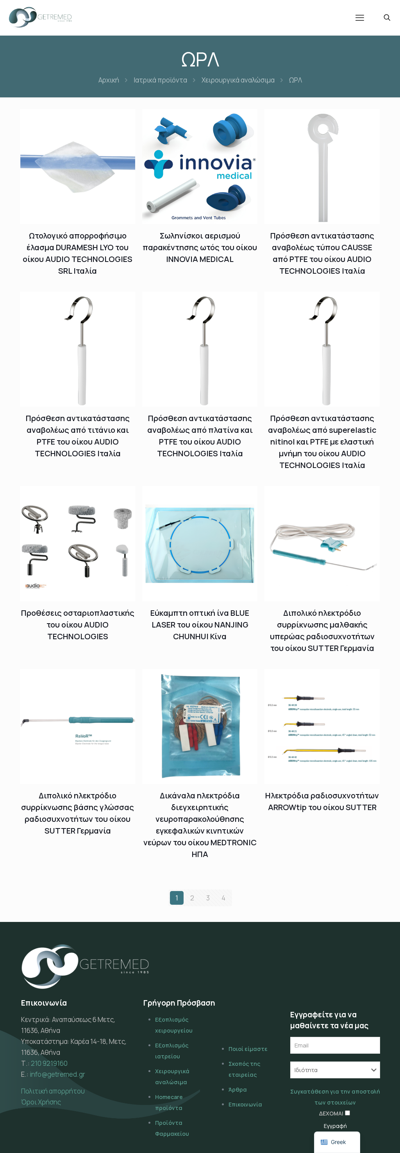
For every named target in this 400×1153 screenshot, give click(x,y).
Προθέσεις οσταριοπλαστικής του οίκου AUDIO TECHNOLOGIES (77, 625)
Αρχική (108, 79)
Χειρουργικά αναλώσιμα (238, 79)
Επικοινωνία (245, 1104)
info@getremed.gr (57, 1074)
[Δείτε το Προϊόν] (124, 120)
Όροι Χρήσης (41, 1101)
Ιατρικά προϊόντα (160, 79)
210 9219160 (49, 1063)
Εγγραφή (335, 1126)
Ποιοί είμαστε (248, 1049)
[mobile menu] (359, 17)
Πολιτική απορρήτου (53, 1091)
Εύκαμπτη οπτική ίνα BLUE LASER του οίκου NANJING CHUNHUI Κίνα (199, 625)
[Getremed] (40, 17)
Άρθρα (238, 1089)
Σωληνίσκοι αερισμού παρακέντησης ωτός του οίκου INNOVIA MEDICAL (200, 247)
